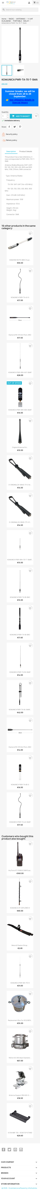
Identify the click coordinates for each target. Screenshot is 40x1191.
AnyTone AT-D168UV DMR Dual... (20, 870)
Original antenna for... (20, 447)
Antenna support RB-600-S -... (20, 1095)
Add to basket (21, 116)
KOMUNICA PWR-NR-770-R (20, 983)
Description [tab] (11, 151)
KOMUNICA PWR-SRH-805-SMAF (20, 410)
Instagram (21, 1149)
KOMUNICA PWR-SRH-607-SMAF (20, 372)
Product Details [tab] (25, 151)
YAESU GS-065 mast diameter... (20, 1058)
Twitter (9, 1149)
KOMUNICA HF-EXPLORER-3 (20, 908)
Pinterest (20, 127)
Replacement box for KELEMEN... (20, 1020)
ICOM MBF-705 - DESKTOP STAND (20, 1133)
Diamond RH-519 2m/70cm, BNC (20, 335)
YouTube (15, 1149)
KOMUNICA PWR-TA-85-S (20, 785)
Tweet (14, 127)
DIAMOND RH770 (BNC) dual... (20, 260)
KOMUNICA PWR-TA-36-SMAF (20, 672)
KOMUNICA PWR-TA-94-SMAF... (20, 710)
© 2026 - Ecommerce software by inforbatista (19, 1188)
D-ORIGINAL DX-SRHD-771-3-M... (20, 485)
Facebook (3, 1149)
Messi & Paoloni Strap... (20, 945)
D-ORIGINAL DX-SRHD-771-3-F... (20, 522)
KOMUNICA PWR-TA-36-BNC (20, 597)
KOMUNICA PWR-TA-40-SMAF (20, 822)
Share (9, 127)
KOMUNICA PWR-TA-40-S (20, 297)
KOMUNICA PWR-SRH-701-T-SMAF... (20, 560)
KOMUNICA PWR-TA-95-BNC (20, 635)
